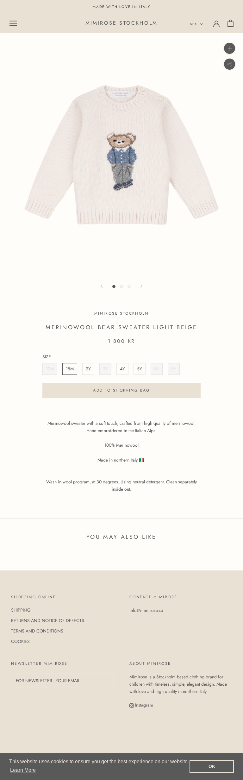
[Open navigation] (13, 23)
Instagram (143, 705)
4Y (122, 369)
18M (70, 369)
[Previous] (102, 286)
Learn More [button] (23, 770)
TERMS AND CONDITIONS (37, 631)
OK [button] (212, 766)
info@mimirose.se (146, 610)
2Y (88, 369)
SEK (193, 24)
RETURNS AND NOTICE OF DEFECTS (47, 620)
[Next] (141, 286)
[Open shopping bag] (230, 23)
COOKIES (20, 641)
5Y (139, 369)
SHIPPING (21, 610)
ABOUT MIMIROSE (150, 663)
